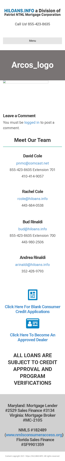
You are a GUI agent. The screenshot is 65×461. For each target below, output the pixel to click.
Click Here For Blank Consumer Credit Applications (32, 309)
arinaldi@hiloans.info (32, 265)
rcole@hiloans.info (32, 199)
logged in (31, 122)
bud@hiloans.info (32, 229)
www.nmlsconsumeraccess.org (34, 434)
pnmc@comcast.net (32, 163)
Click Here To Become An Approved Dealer (32, 337)
